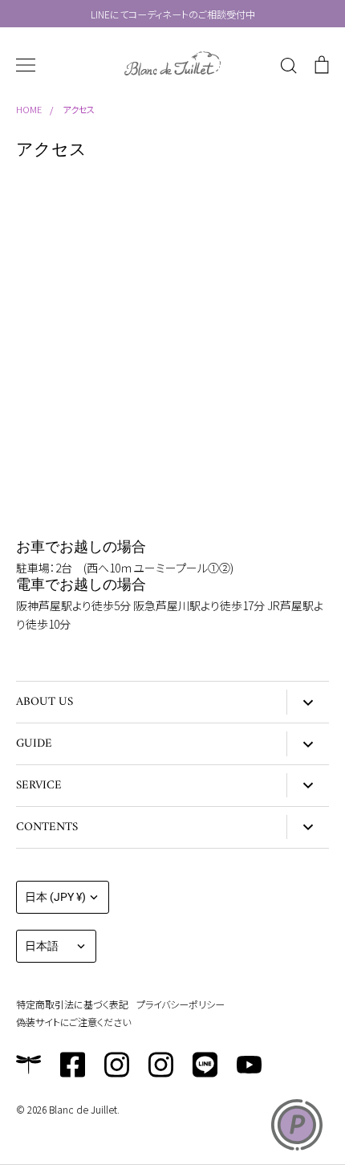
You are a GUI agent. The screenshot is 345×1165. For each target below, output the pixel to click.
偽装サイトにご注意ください (73, 1022)
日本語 (42, 945)
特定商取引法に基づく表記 (72, 1004)
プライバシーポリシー (180, 1004)
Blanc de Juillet (83, 1109)
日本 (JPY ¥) (55, 896)
